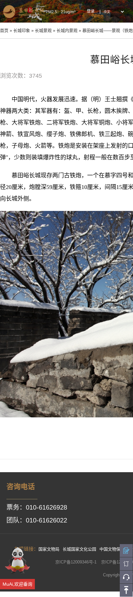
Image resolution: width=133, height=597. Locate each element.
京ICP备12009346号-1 (76, 562)
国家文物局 (48, 549)
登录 (91, 11)
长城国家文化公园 (79, 549)
